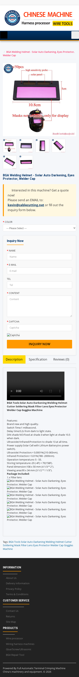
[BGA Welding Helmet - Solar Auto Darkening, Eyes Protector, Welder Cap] (10, 146)
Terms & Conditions (17, 594)
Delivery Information (18, 583)
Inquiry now (39, 344)
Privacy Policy (13, 589)
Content (14, 293)
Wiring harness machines (20, 644)
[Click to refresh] (13, 335)
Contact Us (12, 611)
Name (12, 250)
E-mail (12, 264)
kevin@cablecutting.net (26, 205)
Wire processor (14, 638)
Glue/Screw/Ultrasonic (18, 649)
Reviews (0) (61, 359)
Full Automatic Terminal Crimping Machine (41, 668)
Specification (38, 359)
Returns (10, 616)
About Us (11, 578)
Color (8, 222)
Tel (9, 279)
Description (14, 359)
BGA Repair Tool (15, 655)
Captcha (14, 321)
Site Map (11, 621)
